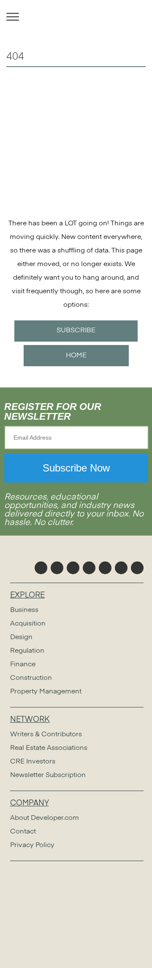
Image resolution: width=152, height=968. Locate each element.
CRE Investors (32, 761)
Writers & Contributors (46, 734)
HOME (76, 355)
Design (21, 637)
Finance (22, 664)
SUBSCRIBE (76, 330)
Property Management (45, 691)
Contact (23, 831)
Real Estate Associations (48, 748)
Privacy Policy (32, 845)
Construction (31, 678)
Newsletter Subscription (48, 775)
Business (24, 610)
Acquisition (28, 623)
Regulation (27, 651)
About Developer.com (44, 818)
